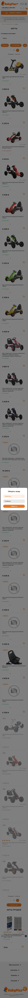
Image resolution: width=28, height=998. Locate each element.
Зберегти (14, 506)
